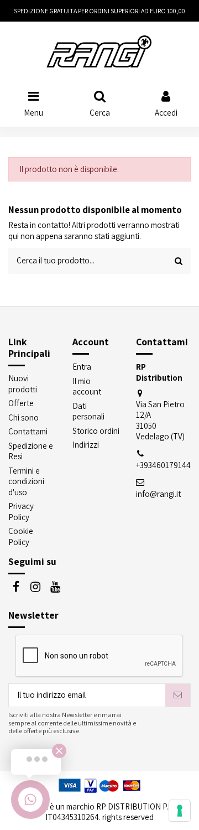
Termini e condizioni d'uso (26, 481)
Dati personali (88, 411)
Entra (81, 366)
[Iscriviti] (177, 695)
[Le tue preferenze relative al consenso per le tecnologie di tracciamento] (179, 810)
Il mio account (86, 386)
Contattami (28, 431)
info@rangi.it (158, 494)
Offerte (21, 403)
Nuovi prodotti (22, 384)
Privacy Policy (21, 511)
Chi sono (23, 417)
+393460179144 (163, 465)
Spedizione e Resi (30, 451)
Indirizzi (85, 444)
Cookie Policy (20, 536)
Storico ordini (95, 431)
